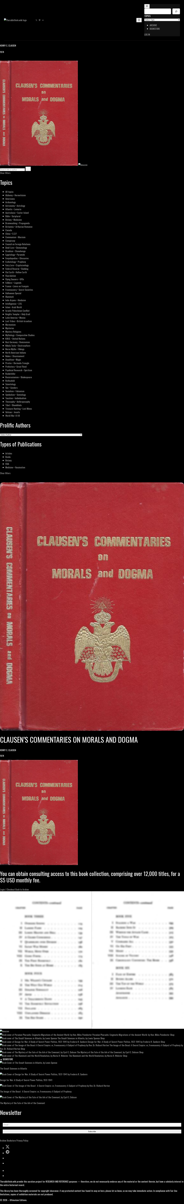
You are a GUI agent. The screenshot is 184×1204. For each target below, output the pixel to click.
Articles (8, 453)
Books (8, 457)
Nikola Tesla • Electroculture (17, 345)
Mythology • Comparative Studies (20, 335)
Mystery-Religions (13, 331)
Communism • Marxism (15, 237)
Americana (10, 198)
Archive (3, 1140)
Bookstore (11, 1140)
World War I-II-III (12, 415)
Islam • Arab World (13, 307)
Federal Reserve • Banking (16, 268)
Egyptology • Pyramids (15, 254)
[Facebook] (1, 58)
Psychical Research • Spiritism (18, 370)
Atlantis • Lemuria (13, 209)
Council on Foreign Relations (17, 244)
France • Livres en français (17, 286)
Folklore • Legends (13, 282)
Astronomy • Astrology (15, 205)
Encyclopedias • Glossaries (17, 258)
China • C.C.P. (11, 233)
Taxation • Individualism (15, 398)
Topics (147, 16)
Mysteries (9, 328)
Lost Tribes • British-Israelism (18, 321)
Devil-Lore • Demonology (16, 247)
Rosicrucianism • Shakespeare (18, 377)
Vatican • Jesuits (12, 412)
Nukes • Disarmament (14, 356)
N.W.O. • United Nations (15, 338)
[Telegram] (11, 58)
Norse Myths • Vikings (14, 349)
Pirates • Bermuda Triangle (17, 363)
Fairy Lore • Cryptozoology (17, 265)
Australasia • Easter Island (17, 212)
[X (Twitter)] (4, 58)
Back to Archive (22, 889)
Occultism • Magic (13, 359)
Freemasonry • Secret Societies (19, 289)
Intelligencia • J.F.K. (13, 303)
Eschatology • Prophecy (15, 261)
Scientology (10, 384)
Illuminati (9, 296)
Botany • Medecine (13, 219)
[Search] (176, 11)
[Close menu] (147, 6)
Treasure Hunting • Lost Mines (18, 408)
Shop (172, 1034)
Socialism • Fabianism (14, 391)
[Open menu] (139, 20)
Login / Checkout (7, 889)
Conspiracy (10, 240)
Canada (8, 230)
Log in (147, 34)
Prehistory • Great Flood (16, 366)
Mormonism (10, 324)
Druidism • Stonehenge (15, 251)
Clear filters (5, 173)
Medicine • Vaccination (15, 467)
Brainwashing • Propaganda (17, 223)
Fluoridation (10, 275)
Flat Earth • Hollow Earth (16, 272)
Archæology (10, 202)
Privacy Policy (22, 1140)
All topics (9, 191)
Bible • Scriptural (12, 216)
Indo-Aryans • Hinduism (15, 300)
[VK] (8, 58)
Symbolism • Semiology (15, 394)
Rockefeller (10, 373)
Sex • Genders (11, 387)
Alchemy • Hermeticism (15, 195)
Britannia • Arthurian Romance (18, 226)
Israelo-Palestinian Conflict (17, 310)
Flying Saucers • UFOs (14, 279)
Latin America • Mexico (15, 317)
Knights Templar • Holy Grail (17, 314)
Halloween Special (13, 293)
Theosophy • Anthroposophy (17, 401)
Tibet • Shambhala (13, 405)
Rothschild (10, 380)
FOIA (7, 464)
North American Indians (15, 352)
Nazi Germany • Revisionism (17, 342)
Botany (8, 460)
